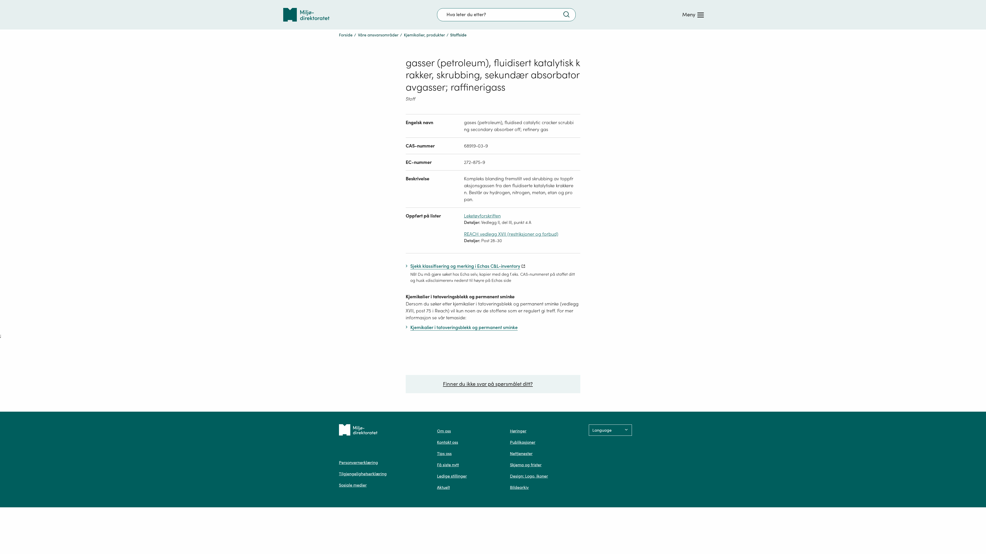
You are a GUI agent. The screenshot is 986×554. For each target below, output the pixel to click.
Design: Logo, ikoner (529, 476)
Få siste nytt (448, 464)
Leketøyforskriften (482, 216)
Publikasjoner (522, 442)
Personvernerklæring (358, 462)
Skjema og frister (526, 464)
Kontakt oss (447, 442)
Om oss (444, 430)
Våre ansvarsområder (378, 34)
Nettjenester (521, 453)
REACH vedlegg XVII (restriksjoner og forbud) (511, 234)
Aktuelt (443, 487)
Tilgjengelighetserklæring (363, 473)
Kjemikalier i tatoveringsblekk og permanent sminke (460, 297)
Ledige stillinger (452, 476)
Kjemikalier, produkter (424, 34)
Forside (346, 34)
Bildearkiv (519, 487)
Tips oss (444, 453)
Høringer (518, 430)
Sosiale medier (353, 485)
